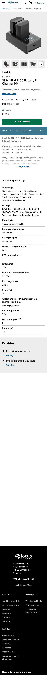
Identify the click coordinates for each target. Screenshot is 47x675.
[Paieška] (25, 3)
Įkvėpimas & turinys (11, 639)
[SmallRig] (6, 72)
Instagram (6, 609)
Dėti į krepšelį (23, 122)
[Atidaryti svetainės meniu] (5, 3)
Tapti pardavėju (32, 605)
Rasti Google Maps (23, 585)
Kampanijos (7, 643)
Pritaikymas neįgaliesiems (32, 611)
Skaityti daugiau (9, 93)
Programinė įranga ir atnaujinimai (11, 657)
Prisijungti (41, 3)
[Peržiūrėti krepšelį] (30, 3)
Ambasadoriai (8, 635)
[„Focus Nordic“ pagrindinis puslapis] (13, 3)
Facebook (6, 613)
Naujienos (6, 648)
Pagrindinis (5, 9)
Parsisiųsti (10, 355)
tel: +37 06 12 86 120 (11, 605)
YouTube (6, 617)
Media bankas (8, 652)
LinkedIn (6, 621)
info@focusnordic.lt (11, 601)
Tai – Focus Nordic (34, 601)
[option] (6, 64)
